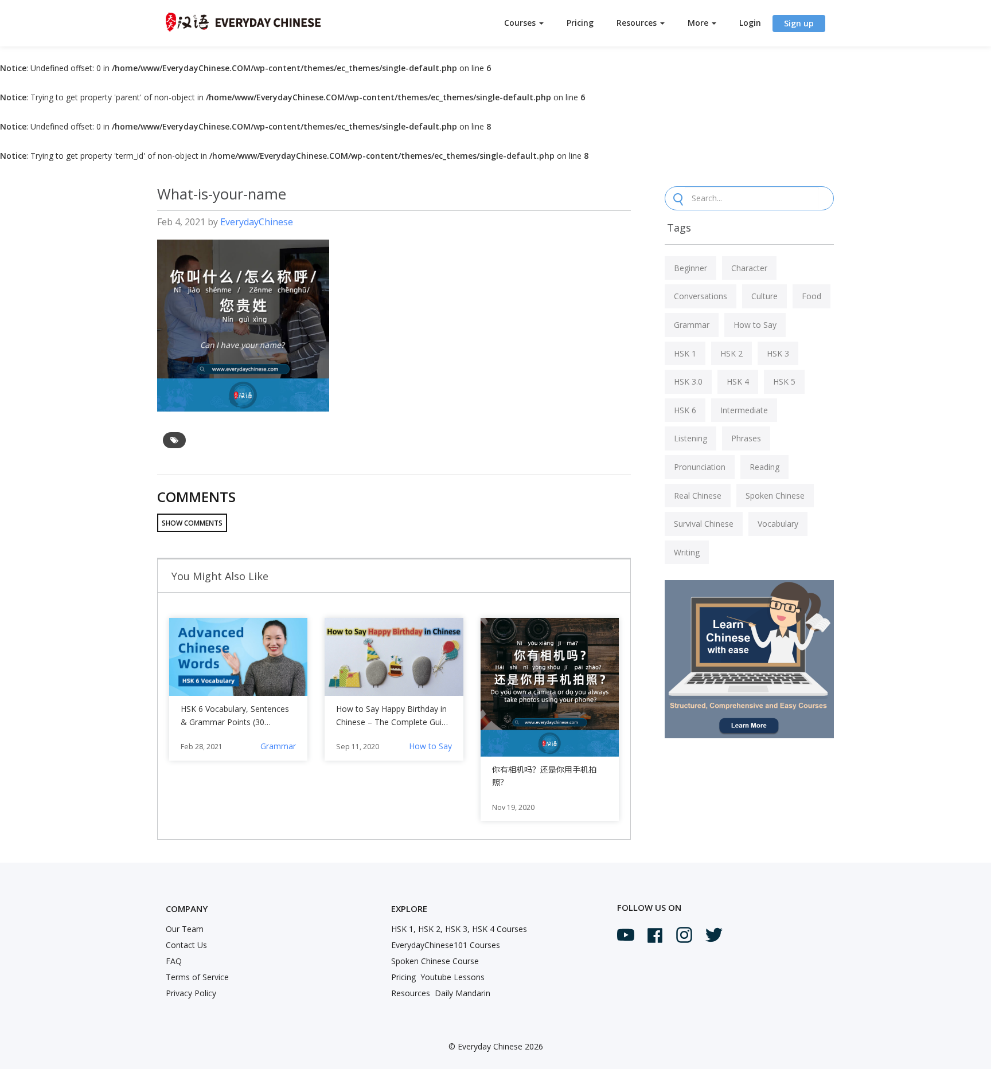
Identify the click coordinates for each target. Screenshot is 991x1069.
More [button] (699, 22)
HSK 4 (738, 381)
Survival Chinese (704, 523)
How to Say (430, 746)
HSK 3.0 (688, 381)
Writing (687, 552)
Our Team (185, 928)
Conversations (700, 296)
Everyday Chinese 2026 (500, 1046)
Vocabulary (778, 523)
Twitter (714, 934)
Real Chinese (697, 495)
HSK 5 (784, 381)
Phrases (746, 438)
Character (749, 268)
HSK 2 (731, 353)
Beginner (690, 268)
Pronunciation (699, 466)
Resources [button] (638, 22)
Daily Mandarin (462, 993)
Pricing (580, 22)
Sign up (799, 23)
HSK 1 (685, 353)
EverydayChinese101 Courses (445, 944)
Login (750, 22)
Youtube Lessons (452, 977)
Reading (764, 466)
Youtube (625, 934)
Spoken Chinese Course (435, 961)
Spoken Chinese (775, 495)
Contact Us (186, 944)
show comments (192, 523)
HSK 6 (685, 410)
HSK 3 (778, 353)
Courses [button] (521, 22)
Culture (764, 296)
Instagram (684, 934)
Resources (410, 993)
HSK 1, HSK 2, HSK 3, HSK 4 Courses (459, 928)
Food (811, 296)
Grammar (278, 746)
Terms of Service (197, 977)
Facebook (655, 935)
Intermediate (744, 410)
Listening (690, 438)
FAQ (174, 961)
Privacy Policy (191, 993)
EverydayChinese (256, 222)
